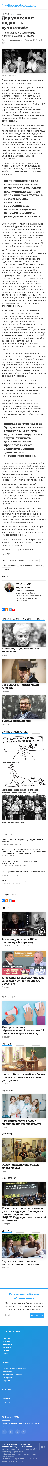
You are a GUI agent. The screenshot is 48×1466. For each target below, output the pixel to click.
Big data (6, 1380)
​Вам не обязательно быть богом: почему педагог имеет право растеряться (24, 1077)
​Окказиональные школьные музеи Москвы (20, 1166)
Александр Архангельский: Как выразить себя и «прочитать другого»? (23, 980)
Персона (7, 13)
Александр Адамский (12, 40)
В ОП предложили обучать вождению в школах (20, 880)
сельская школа (26, 565)
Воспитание (16, 844)
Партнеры (7, 1401)
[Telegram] (10, 609)
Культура (14, 875)
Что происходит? (18, 865)
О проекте (7, 1395)
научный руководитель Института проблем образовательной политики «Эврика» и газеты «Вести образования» (29, 595)
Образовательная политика (14, 1368)
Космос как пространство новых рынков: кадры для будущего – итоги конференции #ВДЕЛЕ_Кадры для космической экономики (24, 1214)
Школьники (16, 883)
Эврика (6, 569)
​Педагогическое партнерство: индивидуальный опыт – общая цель (23, 840)
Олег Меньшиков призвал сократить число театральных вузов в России (23, 872)
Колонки (6, 1341)
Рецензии (7, 1350)
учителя (39, 565)
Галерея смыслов (10, 762)
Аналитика (7, 1344)
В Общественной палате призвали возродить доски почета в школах (22, 862)
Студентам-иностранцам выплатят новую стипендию (21, 1263)
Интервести (8, 1377)
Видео (5, 1353)
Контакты (7, 1398)
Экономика (7, 1371)
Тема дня (18, 14)
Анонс (14, 855)
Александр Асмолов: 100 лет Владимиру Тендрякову (21, 941)
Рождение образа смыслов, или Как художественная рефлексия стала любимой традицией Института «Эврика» (23, 792)
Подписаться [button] (37, 1315)
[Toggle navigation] (43, 5)
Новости (6, 1338)
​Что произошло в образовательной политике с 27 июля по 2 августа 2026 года (23, 1030)
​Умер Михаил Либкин (16, 720)
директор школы (10, 565)
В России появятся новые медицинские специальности (22, 1122)
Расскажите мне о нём (13, 822)
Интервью (7, 1347)
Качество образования (12, 1374)
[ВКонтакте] (3, 609)
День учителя (33, 560)
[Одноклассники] (6, 609)
